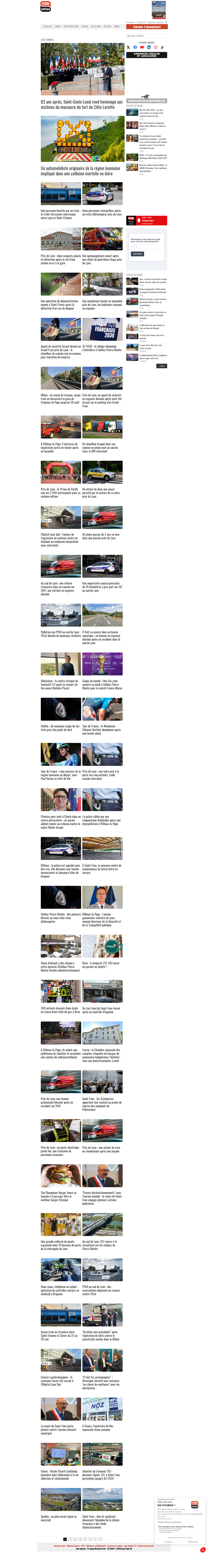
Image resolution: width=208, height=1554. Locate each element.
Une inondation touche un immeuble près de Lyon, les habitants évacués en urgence (102, 305)
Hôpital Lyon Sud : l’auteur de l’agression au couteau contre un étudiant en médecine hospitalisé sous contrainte (59, 539)
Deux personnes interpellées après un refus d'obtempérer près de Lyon (102, 212)
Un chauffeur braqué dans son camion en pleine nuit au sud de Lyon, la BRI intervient (100, 447)
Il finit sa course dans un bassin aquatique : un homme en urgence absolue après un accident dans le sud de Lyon (101, 637)
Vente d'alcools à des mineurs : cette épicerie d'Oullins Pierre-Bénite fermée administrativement (60, 967)
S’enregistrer (141, 22)
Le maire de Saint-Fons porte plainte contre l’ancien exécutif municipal (58, 1429)
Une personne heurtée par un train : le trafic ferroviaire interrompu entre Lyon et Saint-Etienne (61, 214)
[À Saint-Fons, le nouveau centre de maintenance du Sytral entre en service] (102, 859)
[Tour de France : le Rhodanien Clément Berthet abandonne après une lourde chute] (102, 719)
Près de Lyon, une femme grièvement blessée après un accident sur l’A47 (57, 1102)
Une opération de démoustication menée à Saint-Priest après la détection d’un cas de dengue (59, 305)
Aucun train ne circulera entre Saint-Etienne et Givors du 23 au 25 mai (59, 1335)
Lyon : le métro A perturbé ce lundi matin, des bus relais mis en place (153, 281)
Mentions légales (73, 1545)
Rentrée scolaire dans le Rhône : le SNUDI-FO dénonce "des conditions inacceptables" (153, 168)
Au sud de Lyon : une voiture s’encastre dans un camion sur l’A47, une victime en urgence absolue (58, 588)
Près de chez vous (71, 26)
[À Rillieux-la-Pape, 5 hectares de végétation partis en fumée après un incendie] (61, 437)
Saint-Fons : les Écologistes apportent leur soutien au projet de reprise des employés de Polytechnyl (102, 1104)
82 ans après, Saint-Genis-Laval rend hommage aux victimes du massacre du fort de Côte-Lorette (82, 104)
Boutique (160, 22)
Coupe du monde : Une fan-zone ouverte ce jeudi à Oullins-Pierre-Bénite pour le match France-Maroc (102, 684)
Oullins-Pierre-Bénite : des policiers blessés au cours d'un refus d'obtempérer (61, 918)
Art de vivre (96, 26)
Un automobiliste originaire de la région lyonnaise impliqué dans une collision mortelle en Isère (80, 171)
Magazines (152, 22)
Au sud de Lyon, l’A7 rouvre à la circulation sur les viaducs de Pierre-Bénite (99, 1245)
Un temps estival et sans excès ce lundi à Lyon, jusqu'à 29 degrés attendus (153, 315)
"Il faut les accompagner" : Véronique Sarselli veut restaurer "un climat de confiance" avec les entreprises (101, 1382)
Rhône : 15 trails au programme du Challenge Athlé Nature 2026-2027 (153, 157)
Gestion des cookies (115, 1545)
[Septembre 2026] (159, 9)
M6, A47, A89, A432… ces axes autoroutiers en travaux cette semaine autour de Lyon (151, 112)
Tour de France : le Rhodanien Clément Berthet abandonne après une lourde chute (101, 730)
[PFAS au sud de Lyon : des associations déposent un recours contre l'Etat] (102, 1280)
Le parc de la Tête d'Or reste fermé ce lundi (151, 347)
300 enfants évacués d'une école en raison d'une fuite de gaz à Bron (60, 1010)
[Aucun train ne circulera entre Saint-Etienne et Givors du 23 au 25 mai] (61, 1325)
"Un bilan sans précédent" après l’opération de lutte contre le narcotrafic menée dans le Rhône (100, 1335)
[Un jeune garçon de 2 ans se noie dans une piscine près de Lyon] (102, 528)
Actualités (47, 26)
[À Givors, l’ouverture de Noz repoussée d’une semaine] (102, 1419)
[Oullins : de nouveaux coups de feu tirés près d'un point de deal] (61, 719)
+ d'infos (162, 366)
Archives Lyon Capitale (145, 1545)
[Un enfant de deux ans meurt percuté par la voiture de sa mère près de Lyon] (102, 482)
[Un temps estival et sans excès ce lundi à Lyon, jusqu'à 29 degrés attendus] (132, 314)
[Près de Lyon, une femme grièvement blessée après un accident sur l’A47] (61, 1092)
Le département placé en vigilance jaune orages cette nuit (153, 357)
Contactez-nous (59, 1545)
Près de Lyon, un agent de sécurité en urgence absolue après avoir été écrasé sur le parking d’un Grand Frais (102, 400)
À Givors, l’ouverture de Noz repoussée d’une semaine (97, 1428)
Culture (84, 26)
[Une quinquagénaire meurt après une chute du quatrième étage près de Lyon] (102, 249)
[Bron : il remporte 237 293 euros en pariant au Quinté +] (102, 956)
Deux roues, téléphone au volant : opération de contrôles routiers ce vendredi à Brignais (60, 1290)
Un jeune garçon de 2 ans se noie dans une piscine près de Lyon (100, 536)
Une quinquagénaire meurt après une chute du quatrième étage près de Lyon (102, 259)
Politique (107, 26)
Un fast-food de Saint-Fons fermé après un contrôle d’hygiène (101, 1010)
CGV (82, 1545)
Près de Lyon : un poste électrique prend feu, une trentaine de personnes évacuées (60, 1151)
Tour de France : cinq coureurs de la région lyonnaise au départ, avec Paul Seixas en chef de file (61, 775)
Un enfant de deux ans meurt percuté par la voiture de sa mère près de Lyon (101, 493)
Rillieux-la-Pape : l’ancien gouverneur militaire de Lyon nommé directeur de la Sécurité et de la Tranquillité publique (101, 919)
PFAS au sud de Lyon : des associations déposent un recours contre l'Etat (101, 1290)
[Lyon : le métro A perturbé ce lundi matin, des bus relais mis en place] (132, 282)
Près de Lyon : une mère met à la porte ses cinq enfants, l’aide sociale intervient (100, 775)
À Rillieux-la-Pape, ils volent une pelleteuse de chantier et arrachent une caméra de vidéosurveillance (61, 1053)
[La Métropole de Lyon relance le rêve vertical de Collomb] (132, 328)
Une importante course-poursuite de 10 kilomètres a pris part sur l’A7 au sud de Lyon (102, 587)
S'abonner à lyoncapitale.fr (147, 26)
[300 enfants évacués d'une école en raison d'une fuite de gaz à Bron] (61, 1001)
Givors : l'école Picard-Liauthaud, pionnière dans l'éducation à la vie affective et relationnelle (60, 1475)
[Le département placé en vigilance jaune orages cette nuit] (132, 358)
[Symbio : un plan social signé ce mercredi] (61, 1510)
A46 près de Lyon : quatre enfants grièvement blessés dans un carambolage (153, 302)
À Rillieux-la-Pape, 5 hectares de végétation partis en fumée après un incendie (59, 447)
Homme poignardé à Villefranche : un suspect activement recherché (153, 291)
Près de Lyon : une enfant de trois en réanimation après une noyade (101, 1149)
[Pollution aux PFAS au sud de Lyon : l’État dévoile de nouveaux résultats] (61, 625)
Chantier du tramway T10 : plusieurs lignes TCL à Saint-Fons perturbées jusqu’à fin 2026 (101, 1475)
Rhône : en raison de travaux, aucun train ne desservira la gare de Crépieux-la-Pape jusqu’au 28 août (61, 399)
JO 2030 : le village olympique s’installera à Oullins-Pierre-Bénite (102, 348)
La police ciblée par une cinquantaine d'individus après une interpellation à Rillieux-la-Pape (101, 820)
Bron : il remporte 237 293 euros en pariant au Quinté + (100, 965)
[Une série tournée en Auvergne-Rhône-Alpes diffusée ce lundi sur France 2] (132, 125)
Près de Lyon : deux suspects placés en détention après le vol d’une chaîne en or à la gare (61, 259)
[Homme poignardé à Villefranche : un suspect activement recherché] (132, 292)
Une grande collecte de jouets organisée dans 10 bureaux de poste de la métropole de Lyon (61, 1245)
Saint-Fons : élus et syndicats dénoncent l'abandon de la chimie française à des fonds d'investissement (100, 1522)
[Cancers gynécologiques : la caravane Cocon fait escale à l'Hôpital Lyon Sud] (61, 1370)
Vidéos (116, 26)
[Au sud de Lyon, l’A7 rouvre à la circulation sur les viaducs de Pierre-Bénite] (102, 1235)
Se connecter (130, 22)
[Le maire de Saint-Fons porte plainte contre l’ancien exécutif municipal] (61, 1419)
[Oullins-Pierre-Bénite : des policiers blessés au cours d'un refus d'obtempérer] (61, 907)
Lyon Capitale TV (130, 1545)
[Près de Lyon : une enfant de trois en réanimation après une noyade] (102, 1141)
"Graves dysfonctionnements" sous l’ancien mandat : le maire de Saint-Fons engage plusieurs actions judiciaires (102, 1198)
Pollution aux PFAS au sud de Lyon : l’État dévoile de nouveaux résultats (61, 634)
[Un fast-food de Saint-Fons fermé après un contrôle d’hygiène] (102, 1002)
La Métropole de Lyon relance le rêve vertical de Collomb (152, 327)
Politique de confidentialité (96, 1545)
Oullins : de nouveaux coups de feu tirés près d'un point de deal (60, 728)
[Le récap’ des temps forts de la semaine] (132, 337)
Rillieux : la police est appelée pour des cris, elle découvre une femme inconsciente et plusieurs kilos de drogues (60, 870)
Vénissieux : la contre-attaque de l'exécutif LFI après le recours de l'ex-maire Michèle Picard (59, 684)
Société (58, 26)
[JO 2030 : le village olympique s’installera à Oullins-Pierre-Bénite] (102, 339)
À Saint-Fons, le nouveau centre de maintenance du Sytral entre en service (101, 869)
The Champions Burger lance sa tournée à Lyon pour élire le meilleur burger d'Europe (58, 1196)
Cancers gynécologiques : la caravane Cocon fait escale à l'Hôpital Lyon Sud (57, 1381)
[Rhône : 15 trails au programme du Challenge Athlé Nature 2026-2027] (132, 158)
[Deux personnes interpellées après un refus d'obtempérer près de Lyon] (102, 204)
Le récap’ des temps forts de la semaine (152, 337)
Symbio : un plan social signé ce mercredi (59, 1518)
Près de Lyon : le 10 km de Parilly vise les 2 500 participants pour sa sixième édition (60, 493)
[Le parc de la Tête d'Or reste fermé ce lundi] (132, 348)
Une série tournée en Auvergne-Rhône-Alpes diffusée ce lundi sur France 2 (153, 125)
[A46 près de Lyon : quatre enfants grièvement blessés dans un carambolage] (132, 302)
